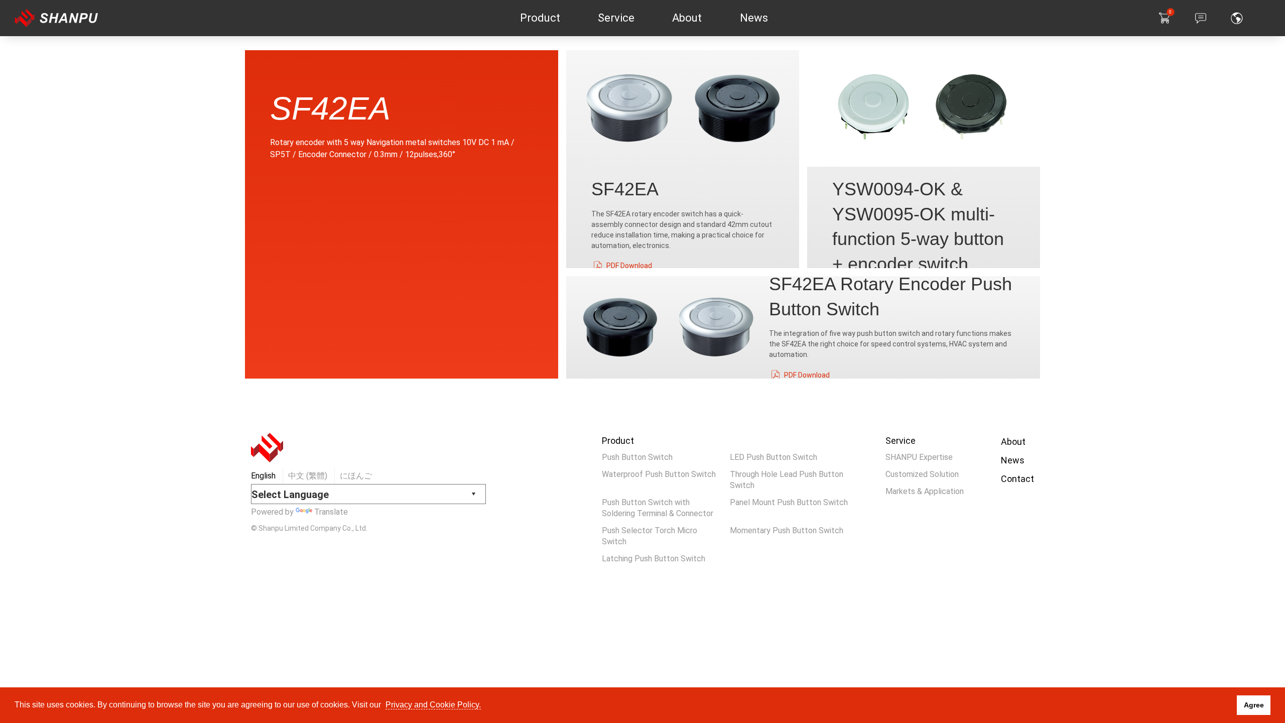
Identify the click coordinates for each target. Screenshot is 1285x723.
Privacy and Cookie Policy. (433, 704)
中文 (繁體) (307, 475)
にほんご (356, 475)
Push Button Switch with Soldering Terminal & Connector (657, 508)
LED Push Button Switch (773, 457)
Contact (1017, 478)
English (263, 475)
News (1012, 460)
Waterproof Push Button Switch (659, 474)
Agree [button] (1254, 705)
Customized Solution (922, 474)
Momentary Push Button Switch (786, 530)
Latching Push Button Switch (653, 558)
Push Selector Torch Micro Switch (649, 536)
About (1013, 441)
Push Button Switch (637, 457)
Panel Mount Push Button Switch (789, 502)
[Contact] (1201, 18)
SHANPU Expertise (919, 457)
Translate (331, 512)
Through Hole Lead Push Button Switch (786, 479)
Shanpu (69, 18)
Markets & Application (924, 491)
